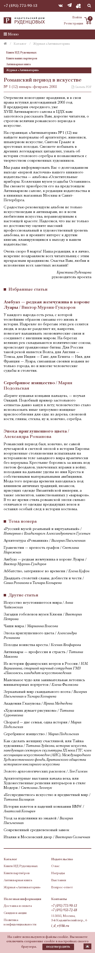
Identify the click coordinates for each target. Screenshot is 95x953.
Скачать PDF (82, 87)
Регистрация (73, 23)
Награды (58, 873)
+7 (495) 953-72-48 (64, 910)
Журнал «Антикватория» (22, 70)
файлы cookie (56, 937)
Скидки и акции (15, 913)
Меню (13, 34)
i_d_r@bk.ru (60, 926)
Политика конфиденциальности (20, 922)
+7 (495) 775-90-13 (20, 6)
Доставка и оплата (18, 906)
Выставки (58, 880)
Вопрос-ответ (62, 887)
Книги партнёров (17, 873)
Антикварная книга (18, 64)
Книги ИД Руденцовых (21, 52)
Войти (77, 17)
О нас (55, 866)
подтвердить (58, 947)
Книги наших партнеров (21, 58)
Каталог (20, 44)
